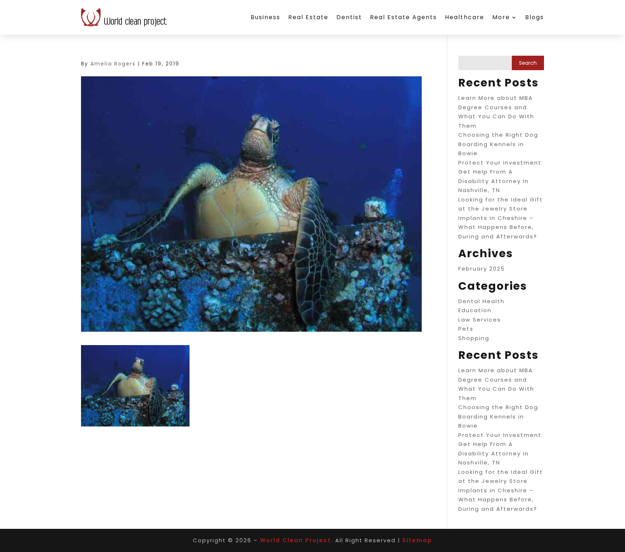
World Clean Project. (296, 540)
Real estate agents (403, 17)
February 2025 (481, 268)
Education (475, 310)
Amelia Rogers (113, 63)
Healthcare (464, 17)
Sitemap (417, 540)
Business (265, 17)
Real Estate (308, 17)
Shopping (473, 338)
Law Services (479, 319)
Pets (465, 328)
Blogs (534, 17)
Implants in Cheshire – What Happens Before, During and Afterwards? (497, 227)
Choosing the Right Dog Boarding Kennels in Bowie (498, 144)
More (501, 17)
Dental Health (481, 301)
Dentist (349, 17)
